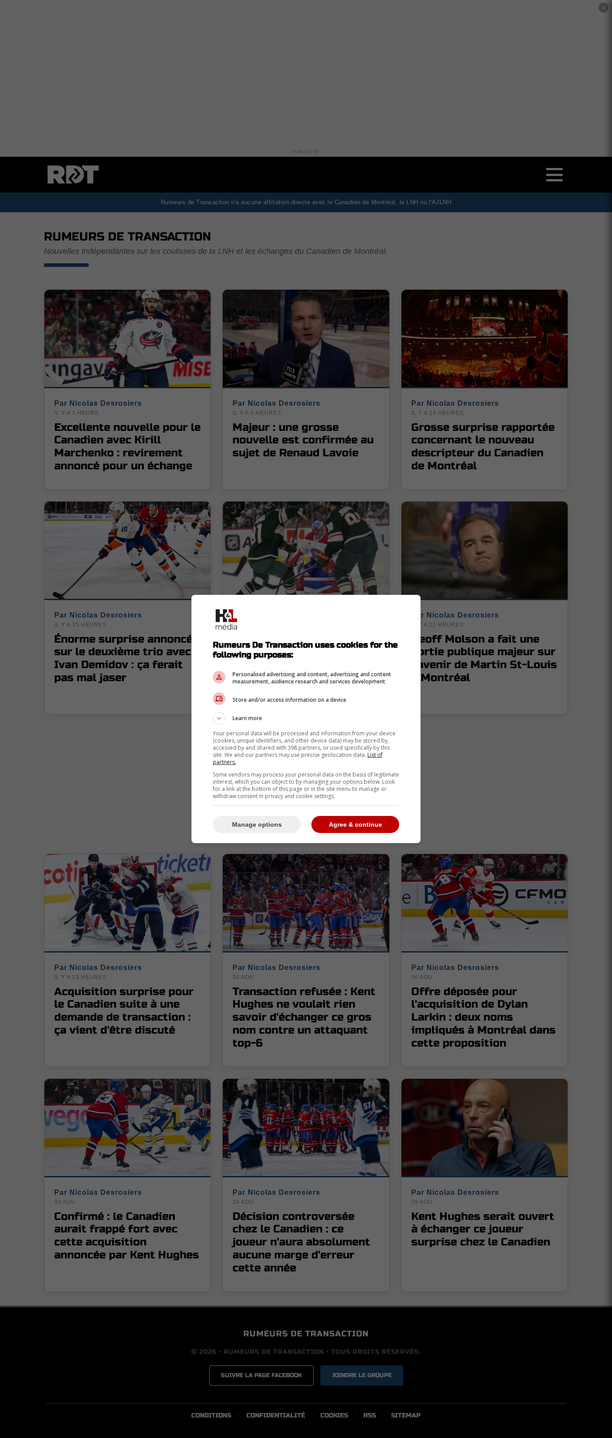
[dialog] (306, 719)
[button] (306, 718)
